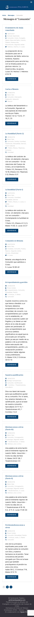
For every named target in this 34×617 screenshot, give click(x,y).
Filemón (9, 101)
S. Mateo (18, 294)
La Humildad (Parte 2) (14, 133)
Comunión (10, 38)
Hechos (16, 47)
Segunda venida (19, 44)
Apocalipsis (9, 387)
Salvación (16, 99)
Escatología (9, 439)
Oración (23, 40)
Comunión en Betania (14, 241)
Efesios (15, 148)
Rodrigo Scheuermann (14, 380)
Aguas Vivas (24, 612)
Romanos (8, 150)
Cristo (16, 38)
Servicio (23, 143)
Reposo (7, 251)
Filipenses (21, 148)
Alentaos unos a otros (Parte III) (14, 428)
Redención (8, 99)
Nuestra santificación (14, 375)
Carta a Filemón (12, 89)
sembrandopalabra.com (16, 600)
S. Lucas (22, 47)
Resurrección (9, 44)
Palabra (7, 42)
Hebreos (10, 47)
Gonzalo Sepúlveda (13, 36)
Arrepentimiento (12, 290)
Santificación (18, 383)
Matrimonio (8, 143)
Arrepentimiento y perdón (16, 282)
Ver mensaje (11, 79)
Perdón (15, 292)
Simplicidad (14, 253)
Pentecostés (15, 42)
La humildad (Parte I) (14, 189)
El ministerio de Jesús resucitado (14, 29)
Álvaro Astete (11, 288)
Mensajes (11, 15)
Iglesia (7, 40)
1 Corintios (10, 385)
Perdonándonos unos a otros (15, 526)
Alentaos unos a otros (14, 444)
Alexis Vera (10, 95)
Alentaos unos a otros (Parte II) (14, 477)
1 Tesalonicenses (20, 385)
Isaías (17, 537)
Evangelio (22, 38)
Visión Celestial (10, 146)
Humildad (23, 141)
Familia (16, 141)
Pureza (23, 249)
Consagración (18, 437)
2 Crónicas (10, 294)
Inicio (4, 15)
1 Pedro (9, 148)
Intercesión (17, 97)
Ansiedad (10, 249)
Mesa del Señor (15, 40)
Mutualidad (16, 143)
